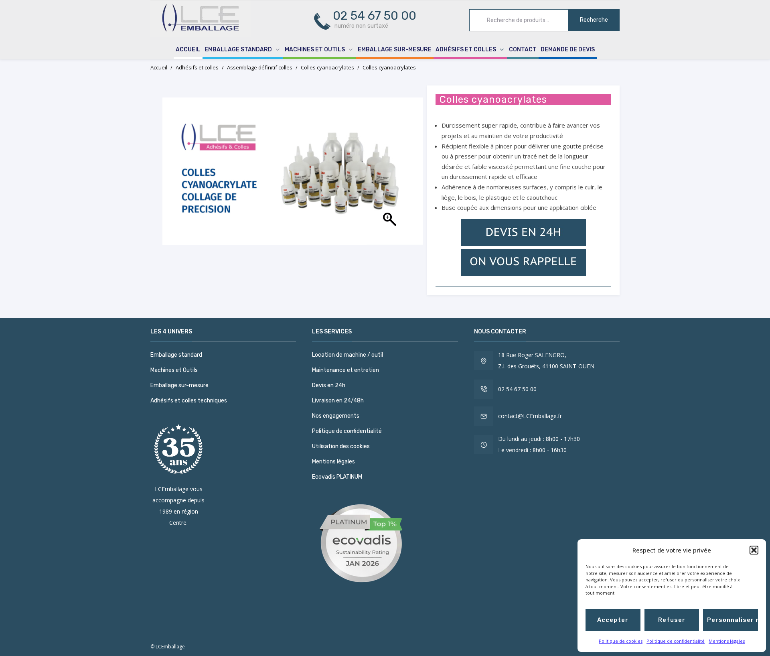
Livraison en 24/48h (338, 400)
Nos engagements (335, 415)
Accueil (188, 49)
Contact (523, 49)
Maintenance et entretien (345, 370)
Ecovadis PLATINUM (337, 476)
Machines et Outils (315, 49)
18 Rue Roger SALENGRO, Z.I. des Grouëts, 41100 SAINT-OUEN (546, 360)
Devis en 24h (328, 385)
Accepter (612, 620)
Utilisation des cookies (341, 446)
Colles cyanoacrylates (327, 67)
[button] (754, 550)
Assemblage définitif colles (259, 67)
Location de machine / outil (347, 354)
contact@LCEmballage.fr (530, 416)
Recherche (594, 19)
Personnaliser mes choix (732, 620)
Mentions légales (727, 641)
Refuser (671, 620)
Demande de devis (568, 49)
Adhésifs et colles (466, 49)
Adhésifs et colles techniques (188, 400)
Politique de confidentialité (675, 641)
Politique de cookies (620, 641)
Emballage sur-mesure (395, 49)
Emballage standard (238, 49)
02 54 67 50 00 (517, 389)
